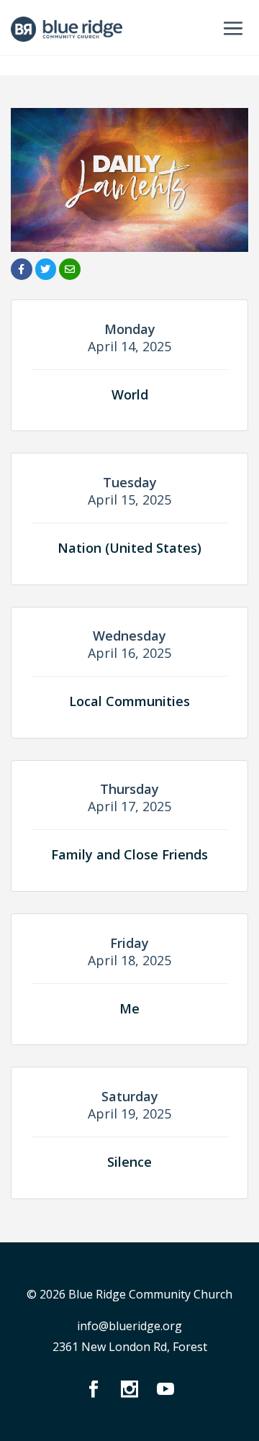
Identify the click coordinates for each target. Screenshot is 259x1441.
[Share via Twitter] (46, 269)
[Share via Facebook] (21, 269)
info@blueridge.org (129, 1326)
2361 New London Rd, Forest (130, 1347)
